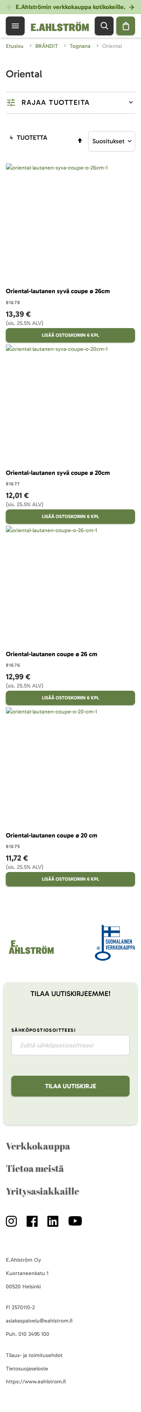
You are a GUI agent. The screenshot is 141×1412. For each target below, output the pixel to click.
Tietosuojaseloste (27, 1368)
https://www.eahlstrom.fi (36, 1381)
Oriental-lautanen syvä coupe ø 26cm (58, 291)
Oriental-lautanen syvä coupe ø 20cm (58, 472)
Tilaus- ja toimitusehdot (34, 1355)
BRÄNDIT (47, 46)
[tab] (70, 103)
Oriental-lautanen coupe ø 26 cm (51, 654)
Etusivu (15, 46)
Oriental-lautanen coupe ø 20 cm (51, 835)
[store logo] (31, 953)
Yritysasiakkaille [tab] (42, 1191)
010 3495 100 (33, 1334)
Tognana (81, 46)
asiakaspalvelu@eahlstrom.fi (39, 1320)
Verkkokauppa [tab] (38, 1146)
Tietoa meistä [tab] (35, 1168)
